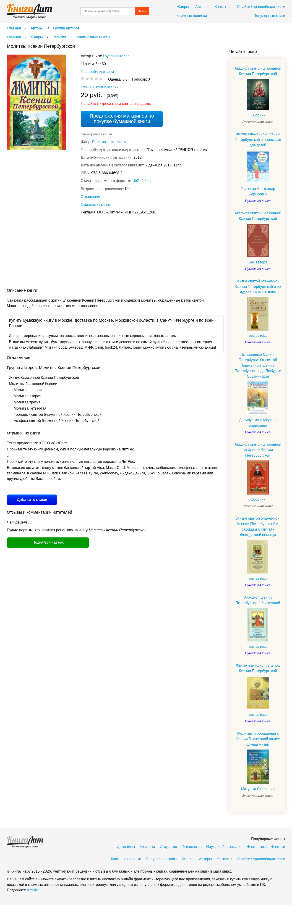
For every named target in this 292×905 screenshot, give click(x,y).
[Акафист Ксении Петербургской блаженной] (258, 625)
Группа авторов (116, 56)
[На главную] (29, 11)
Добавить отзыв (32, 499)
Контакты (222, 7)
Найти (142, 11)
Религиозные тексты (109, 142)
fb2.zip (147, 181)
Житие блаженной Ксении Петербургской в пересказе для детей (258, 139)
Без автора (257, 262)
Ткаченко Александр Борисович (258, 191)
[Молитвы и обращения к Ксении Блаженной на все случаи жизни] (258, 767)
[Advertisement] (90, 252)
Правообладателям (97, 72)
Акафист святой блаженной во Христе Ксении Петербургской (258, 449)
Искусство (168, 847)
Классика (147, 847)
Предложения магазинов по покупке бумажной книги (122, 118)
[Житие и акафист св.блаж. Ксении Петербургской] (258, 693)
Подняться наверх (48, 542)
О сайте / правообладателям (261, 7)
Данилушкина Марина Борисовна (257, 422)
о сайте (33, 890)
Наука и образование (224, 847)
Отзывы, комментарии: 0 (102, 87)
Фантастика (257, 847)
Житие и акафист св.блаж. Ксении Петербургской (258, 668)
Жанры (183, 7)
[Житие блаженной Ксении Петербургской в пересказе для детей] (258, 167)
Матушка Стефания (258, 789)
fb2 (136, 181)
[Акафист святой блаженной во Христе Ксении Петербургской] (258, 477)
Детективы (126, 847)
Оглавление (91, 197)
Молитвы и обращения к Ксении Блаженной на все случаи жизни (258, 738)
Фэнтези (278, 847)
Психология (192, 847)
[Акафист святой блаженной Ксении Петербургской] (258, 94)
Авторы (201, 7)
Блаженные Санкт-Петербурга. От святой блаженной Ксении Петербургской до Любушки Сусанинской (258, 365)
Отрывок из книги (95, 204)
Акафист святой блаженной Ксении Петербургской (258, 71)
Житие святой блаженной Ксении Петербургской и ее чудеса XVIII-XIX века (258, 286)
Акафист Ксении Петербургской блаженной (257, 600)
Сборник (257, 115)
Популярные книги (269, 16)
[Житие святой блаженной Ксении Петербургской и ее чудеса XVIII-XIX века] (258, 314)
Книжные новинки (192, 16)
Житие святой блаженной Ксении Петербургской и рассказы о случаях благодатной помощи (257, 526)
